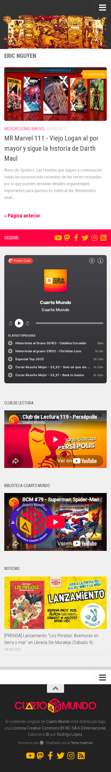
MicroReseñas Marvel (24, 129)
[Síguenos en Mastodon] (66, 237)
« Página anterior (22, 216)
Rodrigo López (69, 734)
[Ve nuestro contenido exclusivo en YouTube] (57, 237)
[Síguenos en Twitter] (85, 237)
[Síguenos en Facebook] (76, 237)
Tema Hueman (82, 743)
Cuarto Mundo (58, 721)
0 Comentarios (95, 74)
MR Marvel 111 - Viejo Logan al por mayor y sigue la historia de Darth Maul (51, 148)
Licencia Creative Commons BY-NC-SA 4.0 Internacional (58, 728)
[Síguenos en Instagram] (94, 237)
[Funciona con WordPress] (42, 743)
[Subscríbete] (103, 237)
